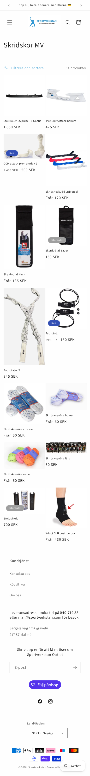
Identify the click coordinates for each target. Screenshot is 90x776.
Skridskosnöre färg (58, 458)
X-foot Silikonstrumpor (60, 533)
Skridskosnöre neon (17, 474)
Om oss (15, 595)
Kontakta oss (20, 573)
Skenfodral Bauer (57, 250)
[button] (9, 22)
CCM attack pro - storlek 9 (20, 163)
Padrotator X (12, 370)
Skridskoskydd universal (62, 191)
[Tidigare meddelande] (9, 5)
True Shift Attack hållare (61, 121)
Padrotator (53, 333)
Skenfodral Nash (14, 274)
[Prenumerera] (75, 667)
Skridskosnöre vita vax (18, 429)
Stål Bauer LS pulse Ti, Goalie (23, 121)
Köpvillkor (18, 584)
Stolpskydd (11, 518)
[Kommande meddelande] (81, 5)
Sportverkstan (37, 767)
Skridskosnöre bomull (60, 415)
